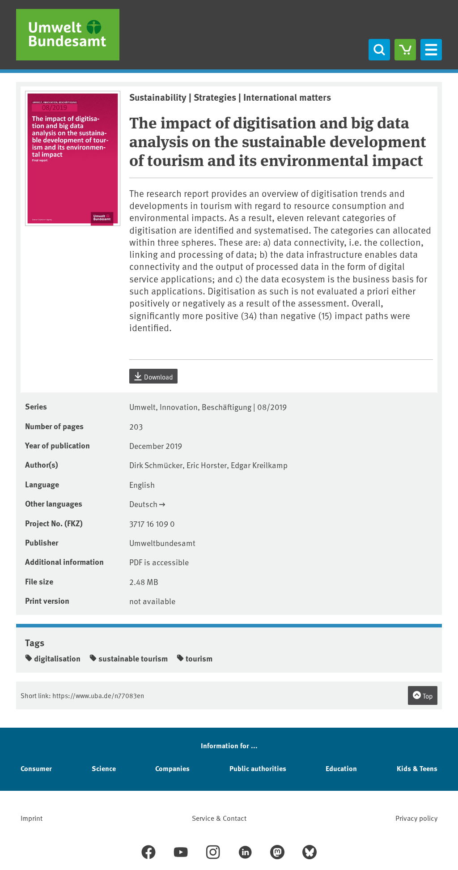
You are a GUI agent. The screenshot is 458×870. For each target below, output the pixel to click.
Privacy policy (416, 818)
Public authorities (257, 768)
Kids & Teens (417, 768)
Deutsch (143, 504)
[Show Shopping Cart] (405, 49)
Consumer (36, 768)
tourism (199, 658)
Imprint (31, 818)
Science (104, 768)
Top (427, 695)
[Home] (67, 34)
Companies (172, 768)
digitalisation (57, 658)
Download (158, 376)
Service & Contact (219, 818)
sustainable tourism (133, 658)
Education (341, 768)
